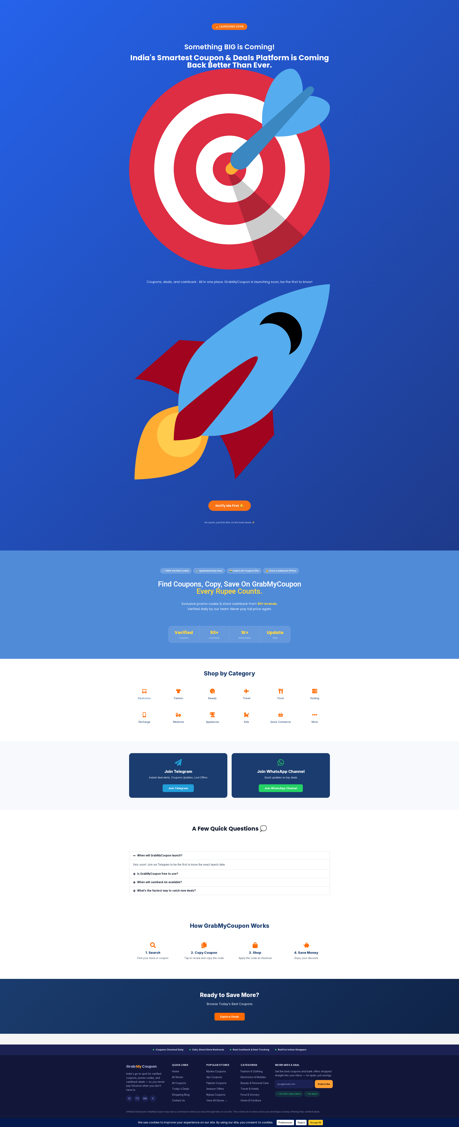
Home (175, 1071)
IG (129, 1098)
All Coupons (179, 1083)
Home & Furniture (251, 1100)
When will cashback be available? (159, 882)
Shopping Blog (181, 1094)
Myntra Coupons (216, 1071)
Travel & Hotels (250, 1088)
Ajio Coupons (214, 1077)
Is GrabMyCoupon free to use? (157, 873)
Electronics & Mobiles (253, 1077)
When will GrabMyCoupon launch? (159, 855)
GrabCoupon (141, 1066)
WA (145, 1098)
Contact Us (178, 1100)
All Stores (177, 1077)
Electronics (144, 698)
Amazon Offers (215, 1088)
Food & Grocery (250, 1094)
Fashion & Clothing (251, 1071)
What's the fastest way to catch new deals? (166, 890)
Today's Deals (180, 1088)
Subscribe (324, 1084)
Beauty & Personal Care (255, 1083)
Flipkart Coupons (216, 1083)
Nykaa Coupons (215, 1094)
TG (137, 1098)
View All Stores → (216, 1100)
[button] (229, 855)
